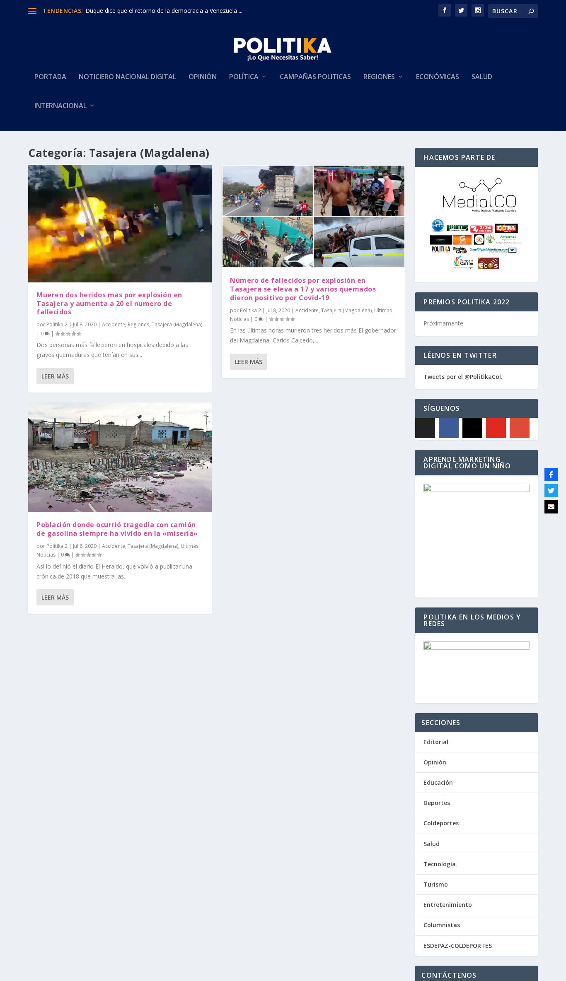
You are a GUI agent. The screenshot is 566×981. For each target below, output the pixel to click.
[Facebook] (449, 428)
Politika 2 (57, 324)
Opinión (203, 77)
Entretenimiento (447, 905)
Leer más (55, 376)
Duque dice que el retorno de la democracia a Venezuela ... (163, 10)
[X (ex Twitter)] (425, 428)
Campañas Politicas (315, 77)
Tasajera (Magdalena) (177, 324)
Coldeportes (441, 823)
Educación (438, 782)
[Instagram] (472, 428)
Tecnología (439, 864)
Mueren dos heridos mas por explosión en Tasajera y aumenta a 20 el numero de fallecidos (109, 303)
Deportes (436, 803)
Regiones (379, 77)
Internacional (60, 106)
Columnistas (441, 925)
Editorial (435, 742)
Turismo (435, 884)
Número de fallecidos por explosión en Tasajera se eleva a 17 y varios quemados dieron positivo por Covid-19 (303, 289)
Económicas (437, 77)
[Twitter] (551, 490)
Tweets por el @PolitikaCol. (463, 377)
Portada (50, 77)
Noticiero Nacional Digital (127, 77)
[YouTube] (496, 428)
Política (244, 77)
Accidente (113, 324)
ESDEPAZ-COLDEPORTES (457, 946)
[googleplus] (520, 428)
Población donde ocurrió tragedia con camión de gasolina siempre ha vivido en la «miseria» (117, 529)
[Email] (551, 506)
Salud (482, 77)
